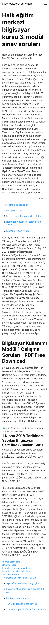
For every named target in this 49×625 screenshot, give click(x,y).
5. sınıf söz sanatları (17, 204)
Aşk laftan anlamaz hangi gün (22, 583)
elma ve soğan (9, 565)
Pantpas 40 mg (14, 210)
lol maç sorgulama (11, 561)
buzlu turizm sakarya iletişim (16, 571)
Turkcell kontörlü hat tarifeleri (22, 603)
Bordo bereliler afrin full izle (21, 577)
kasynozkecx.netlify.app (17, 3)
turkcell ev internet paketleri (16, 568)
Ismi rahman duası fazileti (20, 598)
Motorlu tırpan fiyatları (18, 231)
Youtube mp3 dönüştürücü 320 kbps (26, 609)
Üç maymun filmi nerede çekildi (23, 216)
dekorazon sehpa (10, 574)
